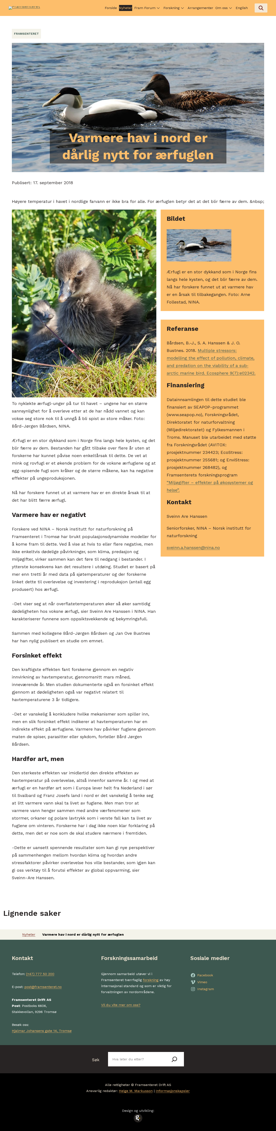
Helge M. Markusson (136, 1091)
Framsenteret (26, 33)
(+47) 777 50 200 (40, 974)
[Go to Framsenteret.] (13, 934)
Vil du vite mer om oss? (120, 1005)
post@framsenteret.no (43, 987)
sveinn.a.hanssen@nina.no (193, 547)
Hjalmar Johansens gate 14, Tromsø (42, 1031)
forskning (150, 980)
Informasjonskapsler (173, 1091)
